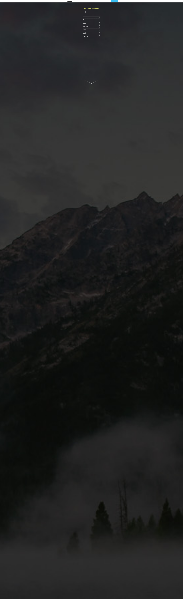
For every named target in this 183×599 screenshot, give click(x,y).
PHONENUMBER (69, 1)
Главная (102, 0)
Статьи (107, 0)
